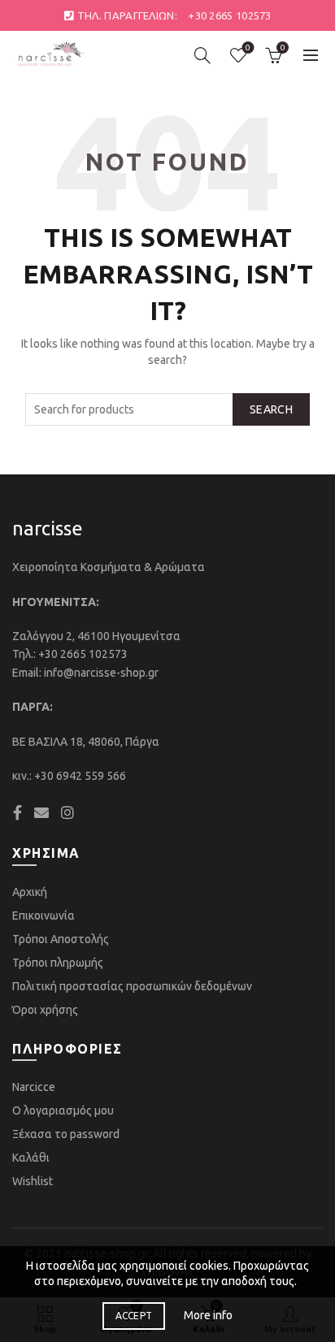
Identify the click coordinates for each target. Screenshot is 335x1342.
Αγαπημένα (248, 47)
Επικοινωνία (43, 915)
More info (208, 1315)
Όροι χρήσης (45, 1009)
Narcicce (33, 1086)
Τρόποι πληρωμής (57, 962)
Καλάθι (31, 1157)
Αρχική (29, 891)
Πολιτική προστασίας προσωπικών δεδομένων (132, 986)
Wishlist (32, 1181)
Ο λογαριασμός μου (63, 1110)
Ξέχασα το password (66, 1134)
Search (271, 409)
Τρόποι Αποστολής (60, 939)
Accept (134, 1315)
